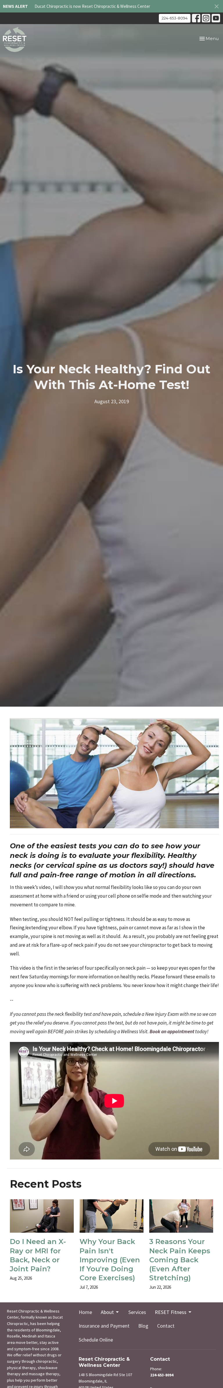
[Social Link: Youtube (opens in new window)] (216, 18)
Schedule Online (96, 1339)
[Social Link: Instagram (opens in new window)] (206, 18)
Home (85, 1312)
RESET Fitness (170, 1312)
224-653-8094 (175, 18)
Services (137, 1312)
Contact (166, 1325)
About (107, 1312)
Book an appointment (172, 1031)
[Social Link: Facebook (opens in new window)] (196, 18)
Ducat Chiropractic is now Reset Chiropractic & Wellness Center (92, 6)
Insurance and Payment (104, 1325)
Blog (143, 1325)
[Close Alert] (216, 6)
